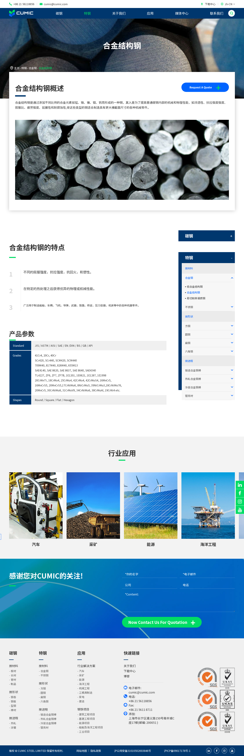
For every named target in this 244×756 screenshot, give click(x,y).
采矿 (93, 544)
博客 (127, 676)
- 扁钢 (42, 697)
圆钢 (187, 334)
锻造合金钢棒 (193, 370)
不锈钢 (189, 307)
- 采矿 (80, 675)
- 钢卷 (12, 697)
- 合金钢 (43, 671)
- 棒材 (12, 710)
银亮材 (189, 396)
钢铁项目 (83, 709)
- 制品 (12, 684)
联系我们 (216, 13)
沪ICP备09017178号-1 (177, 751)
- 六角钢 (43, 701)
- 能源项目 (83, 723)
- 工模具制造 (84, 693)
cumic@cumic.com (54, 4)
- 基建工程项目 (86, 719)
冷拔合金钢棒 (193, 387)
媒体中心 (181, 13)
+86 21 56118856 (21, 4)
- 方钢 (42, 688)
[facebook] (240, 493)
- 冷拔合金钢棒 (47, 723)
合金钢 (33, 68)
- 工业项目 (83, 732)
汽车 (36, 544)
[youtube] (240, 510)
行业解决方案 (86, 666)
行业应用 (122, 453)
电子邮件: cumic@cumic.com (142, 690)
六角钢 (189, 351)
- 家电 (80, 697)
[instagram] (240, 501)
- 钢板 (12, 701)
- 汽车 (80, 671)
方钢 (187, 326)
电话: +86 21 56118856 (140, 698)
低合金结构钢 (195, 287)
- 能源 (80, 680)
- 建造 (80, 701)
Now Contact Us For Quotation (161, 622)
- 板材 (12, 671)
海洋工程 (208, 544)
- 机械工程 (83, 688)
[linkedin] (240, 485)
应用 (150, 13)
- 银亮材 (43, 727)
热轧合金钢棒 (193, 379)
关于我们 (118, 13)
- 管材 (12, 680)
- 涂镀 (12, 727)
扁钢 (187, 343)
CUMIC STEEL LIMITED (32, 751)
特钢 (87, 13)
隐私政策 (95, 751)
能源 (151, 544)
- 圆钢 (42, 693)
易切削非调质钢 (196, 298)
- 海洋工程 (83, 684)
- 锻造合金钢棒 (47, 714)
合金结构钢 (45, 68)
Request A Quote (205, 87)
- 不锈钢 (43, 675)
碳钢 (59, 13)
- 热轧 (12, 723)
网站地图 (81, 751)
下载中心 (208, 4)
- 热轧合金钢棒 (47, 719)
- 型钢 (12, 706)
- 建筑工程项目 (86, 714)
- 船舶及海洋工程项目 (90, 727)
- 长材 (12, 675)
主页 (16, 68)
